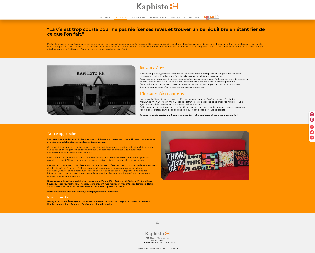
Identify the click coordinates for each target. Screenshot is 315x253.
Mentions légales (144, 248)
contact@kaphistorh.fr (149, 242)
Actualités (191, 17)
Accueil (105, 17)
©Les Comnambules (161, 248)
